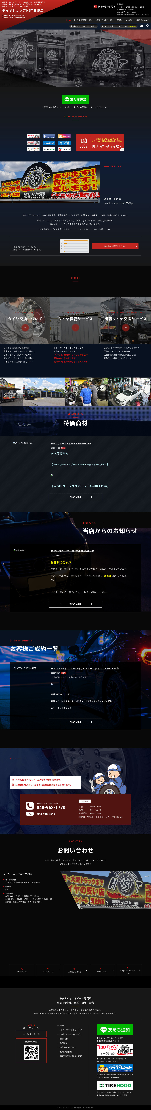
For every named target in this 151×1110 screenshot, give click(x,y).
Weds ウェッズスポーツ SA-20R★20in (71, 443)
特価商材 (119, 20)
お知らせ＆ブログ (142, 20)
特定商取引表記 (71, 1056)
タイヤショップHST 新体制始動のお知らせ (72, 551)
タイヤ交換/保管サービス (83, 20)
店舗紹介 (129, 20)
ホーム (68, 20)
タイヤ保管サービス (47, 229)
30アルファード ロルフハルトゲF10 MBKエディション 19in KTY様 (85, 668)
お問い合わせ (66, 1052)
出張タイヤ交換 (71, 1034)
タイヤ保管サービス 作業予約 (120, 26)
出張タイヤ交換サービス (104, 20)
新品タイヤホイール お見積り (84, 26)
